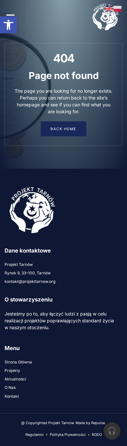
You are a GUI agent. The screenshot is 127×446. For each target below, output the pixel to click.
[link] (8, 24)
